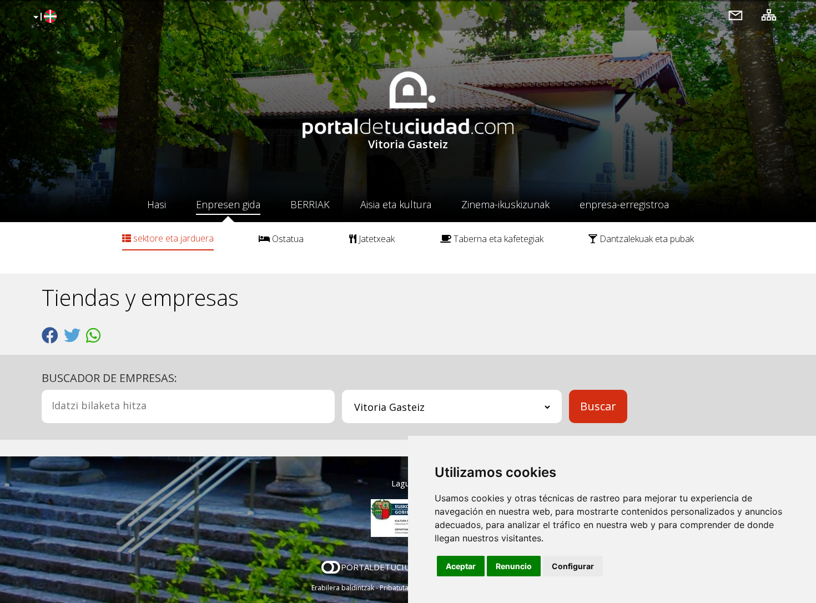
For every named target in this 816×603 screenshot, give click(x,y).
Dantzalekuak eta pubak (645, 239)
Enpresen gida (228, 204)
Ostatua (287, 239)
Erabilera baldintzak (342, 587)
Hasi (156, 204)
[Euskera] (44, 17)
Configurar (573, 566)
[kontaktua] (735, 14)
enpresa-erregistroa (624, 204)
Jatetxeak (375, 239)
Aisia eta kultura (395, 204)
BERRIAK (310, 204)
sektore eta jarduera (172, 238)
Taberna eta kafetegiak (497, 239)
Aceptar (461, 566)
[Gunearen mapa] (768, 14)
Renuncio (514, 566)
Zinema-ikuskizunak (505, 204)
